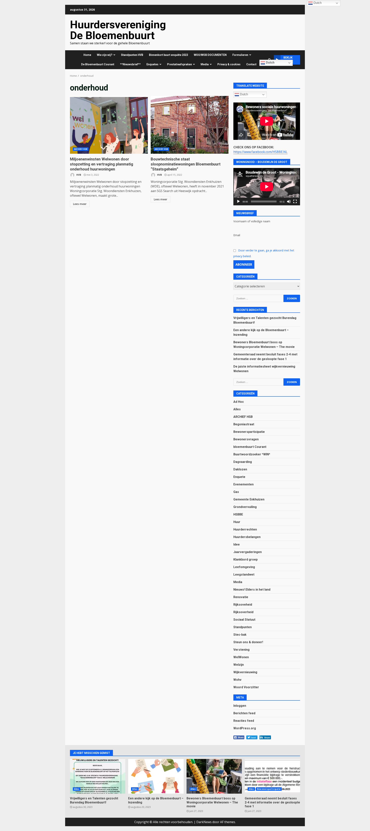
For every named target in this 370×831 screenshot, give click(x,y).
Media (237, 582)
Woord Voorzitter (246, 687)
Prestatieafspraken (179, 64)
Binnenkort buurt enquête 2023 (168, 54)
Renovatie (240, 597)
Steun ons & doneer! (248, 642)
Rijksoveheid (242, 604)
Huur (236, 522)
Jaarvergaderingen (247, 552)
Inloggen (239, 706)
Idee (236, 544)
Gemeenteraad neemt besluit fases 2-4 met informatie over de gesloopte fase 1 (272, 776)
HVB (78, 174)
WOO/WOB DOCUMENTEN (210, 54)
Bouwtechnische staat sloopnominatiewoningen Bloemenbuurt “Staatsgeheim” (190, 125)
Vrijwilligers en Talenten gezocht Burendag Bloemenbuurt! (97, 776)
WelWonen (241, 657)
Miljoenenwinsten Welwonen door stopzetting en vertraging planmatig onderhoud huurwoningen (109, 125)
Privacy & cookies (228, 64)
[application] (266, 186)
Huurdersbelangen (247, 537)
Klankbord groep (245, 559)
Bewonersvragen (246, 439)
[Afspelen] (238, 201)
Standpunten (242, 627)
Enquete (239, 477)
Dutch (269, 62)
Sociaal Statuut (244, 619)
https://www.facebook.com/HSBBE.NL (260, 152)
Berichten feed (244, 713)
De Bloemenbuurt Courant (97, 64)
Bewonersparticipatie (249, 432)
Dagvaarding (242, 462)
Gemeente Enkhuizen (248, 499)
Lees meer (80, 204)
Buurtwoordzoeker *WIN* (251, 454)
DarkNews (204, 822)
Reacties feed (243, 721)
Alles (237, 409)
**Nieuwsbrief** (130, 64)
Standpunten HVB (132, 54)
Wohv (237, 680)
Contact (251, 64)
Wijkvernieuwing (245, 672)
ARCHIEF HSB (80, 149)
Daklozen (240, 469)
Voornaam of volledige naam (251, 221)
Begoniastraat (243, 424)
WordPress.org (244, 728)
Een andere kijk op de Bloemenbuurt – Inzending (155, 776)
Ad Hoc (238, 402)
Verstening (241, 649)
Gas (236, 492)
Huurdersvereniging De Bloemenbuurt (118, 30)
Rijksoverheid (243, 612)
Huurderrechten (245, 529)
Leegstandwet (243, 574)
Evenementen (243, 484)
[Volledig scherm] (295, 201)
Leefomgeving (244, 567)
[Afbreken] (289, 201)
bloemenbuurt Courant (249, 447)
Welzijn (238, 664)
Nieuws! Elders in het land (251, 589)
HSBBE (238, 514)
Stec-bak (239, 634)
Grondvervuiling (245, 507)
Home (87, 54)
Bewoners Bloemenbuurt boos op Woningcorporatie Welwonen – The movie (214, 776)
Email (236, 235)
